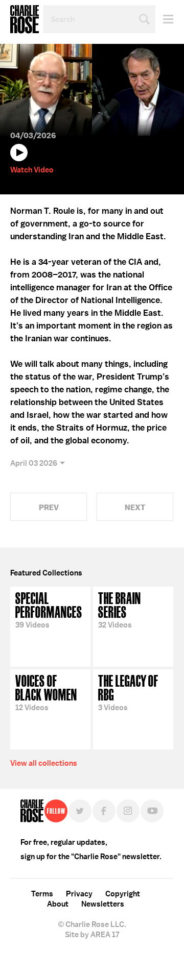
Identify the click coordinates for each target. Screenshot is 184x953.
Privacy (79, 894)
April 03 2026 (33, 463)
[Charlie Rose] (31, 810)
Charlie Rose (24, 19)
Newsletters (102, 904)
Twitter (79, 810)
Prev (49, 507)
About (57, 904)
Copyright (122, 894)
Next (135, 507)
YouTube (152, 810)
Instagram (128, 810)
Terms (42, 894)
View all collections (43, 763)
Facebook (104, 810)
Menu (164, 19)
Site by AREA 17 (92, 935)
